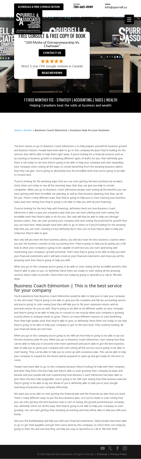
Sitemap (102, 454)
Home (17, 130)
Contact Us (52, 52)
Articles (28, 130)
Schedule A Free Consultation (39, 6)
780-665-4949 (83, 5)
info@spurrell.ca (116, 7)
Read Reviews (52, 72)
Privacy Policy (118, 454)
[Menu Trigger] (129, 19)
